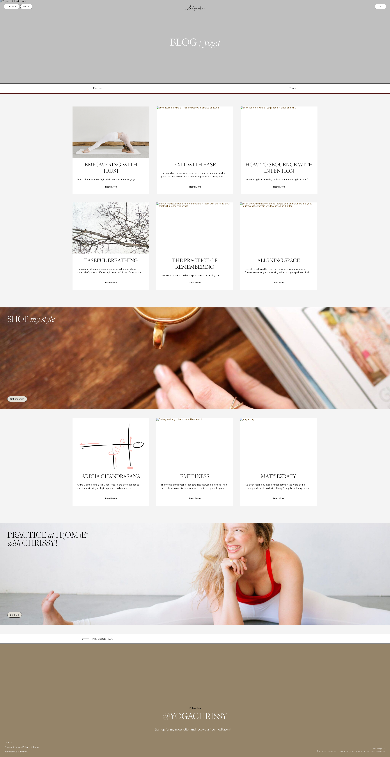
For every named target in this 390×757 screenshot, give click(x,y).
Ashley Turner (363, 751)
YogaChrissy (195, 715)
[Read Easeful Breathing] (111, 228)
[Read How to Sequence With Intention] (279, 132)
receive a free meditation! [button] (195, 729)
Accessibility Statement (16, 751)
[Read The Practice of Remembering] (194, 228)
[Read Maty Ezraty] (278, 443)
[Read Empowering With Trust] (111, 132)
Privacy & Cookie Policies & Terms (22, 747)
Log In (26, 6)
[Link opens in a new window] (116, 677)
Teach (292, 88)
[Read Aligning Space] (278, 228)
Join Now (11, 6)
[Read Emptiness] (194, 443)
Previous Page (102, 638)
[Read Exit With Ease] (195, 132)
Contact (8, 742)
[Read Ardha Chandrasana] (111, 443)
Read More (111, 186)
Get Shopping (17, 399)
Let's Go (14, 614)
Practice (97, 88)
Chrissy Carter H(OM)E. (334, 751)
